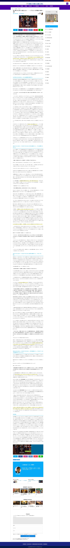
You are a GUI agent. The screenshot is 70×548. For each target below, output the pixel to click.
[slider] (42, 33)
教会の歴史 (48, 57)
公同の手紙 (14, 459)
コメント (14, 516)
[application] (28, 33)
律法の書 (48, 54)
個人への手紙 (49, 43)
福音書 (48, 77)
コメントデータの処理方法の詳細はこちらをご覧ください (20, 539)
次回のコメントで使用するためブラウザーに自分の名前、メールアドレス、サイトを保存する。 (25, 534)
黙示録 (48, 83)
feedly (28, 451)
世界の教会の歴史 (49, 37)
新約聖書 (18, 459)
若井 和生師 (39, 13)
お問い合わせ (67, 0)
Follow (28, 448)
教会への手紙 (49, 60)
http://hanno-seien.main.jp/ (49, 22)
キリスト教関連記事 (50, 29)
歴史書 (48, 71)
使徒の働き (48, 40)
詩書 (47, 80)
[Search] (56, 12)
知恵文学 (48, 74)
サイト (14, 530)
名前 (14, 525)
